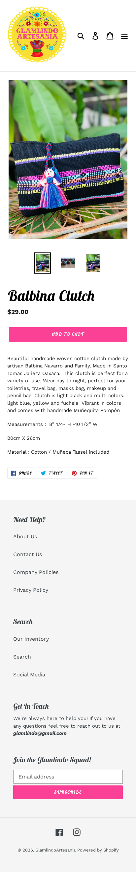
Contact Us (27, 554)
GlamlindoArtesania (55, 850)
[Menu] (124, 35)
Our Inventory (31, 639)
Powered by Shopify (98, 850)
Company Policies (35, 572)
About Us (25, 536)
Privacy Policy (30, 590)
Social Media (29, 674)
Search (22, 657)
